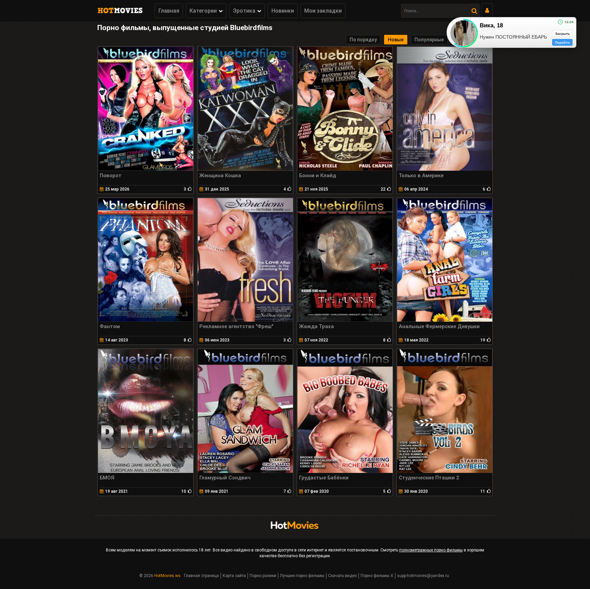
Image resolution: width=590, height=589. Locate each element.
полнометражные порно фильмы (431, 550)
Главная (168, 11)
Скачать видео (342, 575)
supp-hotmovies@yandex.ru (423, 575)
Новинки (282, 11)
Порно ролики (263, 575)
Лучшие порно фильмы (302, 575)
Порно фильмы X (377, 575)
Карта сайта (234, 575)
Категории (203, 11)
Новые (396, 39)
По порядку (363, 39)
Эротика (244, 11)
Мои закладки (323, 11)
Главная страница (201, 575)
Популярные (429, 39)
